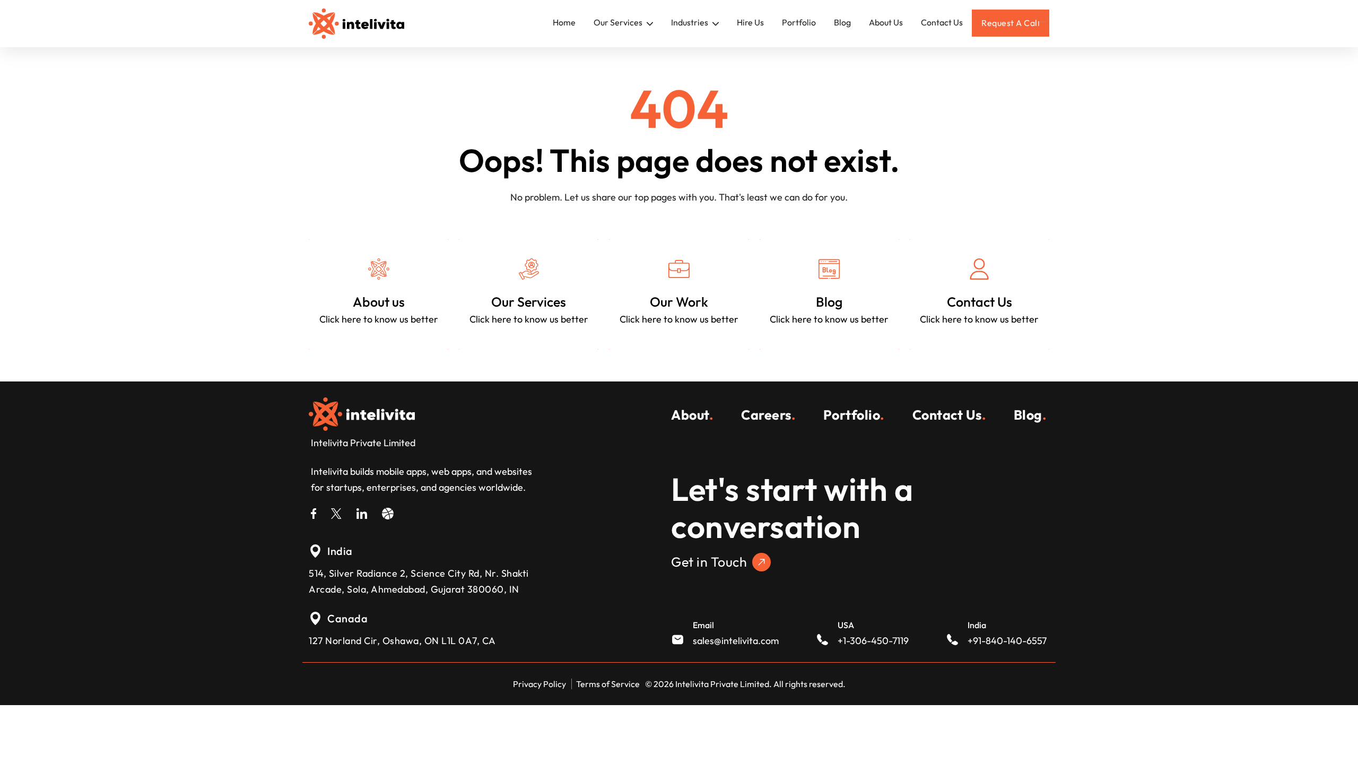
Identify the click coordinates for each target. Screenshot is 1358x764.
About (692, 414)
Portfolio (799, 22)
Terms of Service (608, 684)
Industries (690, 22)
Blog (842, 22)
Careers (768, 414)
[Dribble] (388, 511)
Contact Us (942, 22)
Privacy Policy (539, 684)
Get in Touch (709, 561)
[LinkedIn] (361, 511)
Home (564, 22)
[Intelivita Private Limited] (362, 412)
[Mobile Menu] (1042, 17)
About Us (886, 22)
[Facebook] (313, 511)
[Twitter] (336, 511)
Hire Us (750, 22)
